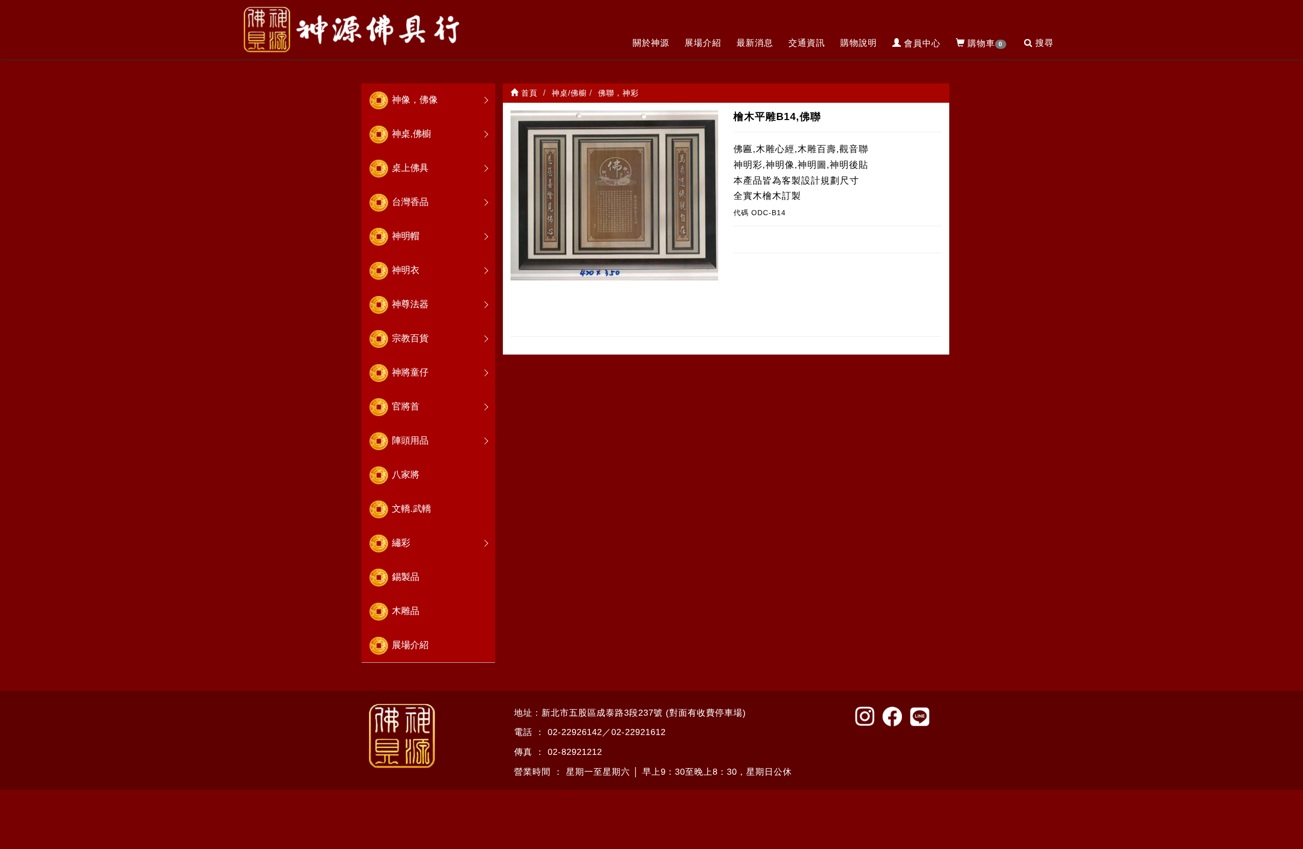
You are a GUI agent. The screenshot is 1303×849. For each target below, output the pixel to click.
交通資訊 (806, 43)
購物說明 (858, 43)
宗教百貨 (410, 338)
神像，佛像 (415, 100)
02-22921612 (638, 732)
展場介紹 (703, 43)
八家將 (405, 475)
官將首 (405, 406)
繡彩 (401, 543)
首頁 (528, 93)
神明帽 (405, 236)
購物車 (985, 43)
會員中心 (922, 43)
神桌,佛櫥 (411, 134)
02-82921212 (575, 752)
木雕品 (405, 611)
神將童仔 (410, 372)
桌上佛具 (410, 168)
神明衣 (405, 270)
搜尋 (1044, 43)
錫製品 (405, 577)
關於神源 (651, 43)
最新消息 (755, 43)
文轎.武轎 (411, 509)
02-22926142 (575, 732)
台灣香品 (410, 202)
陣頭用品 (410, 440)
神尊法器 (410, 304)
